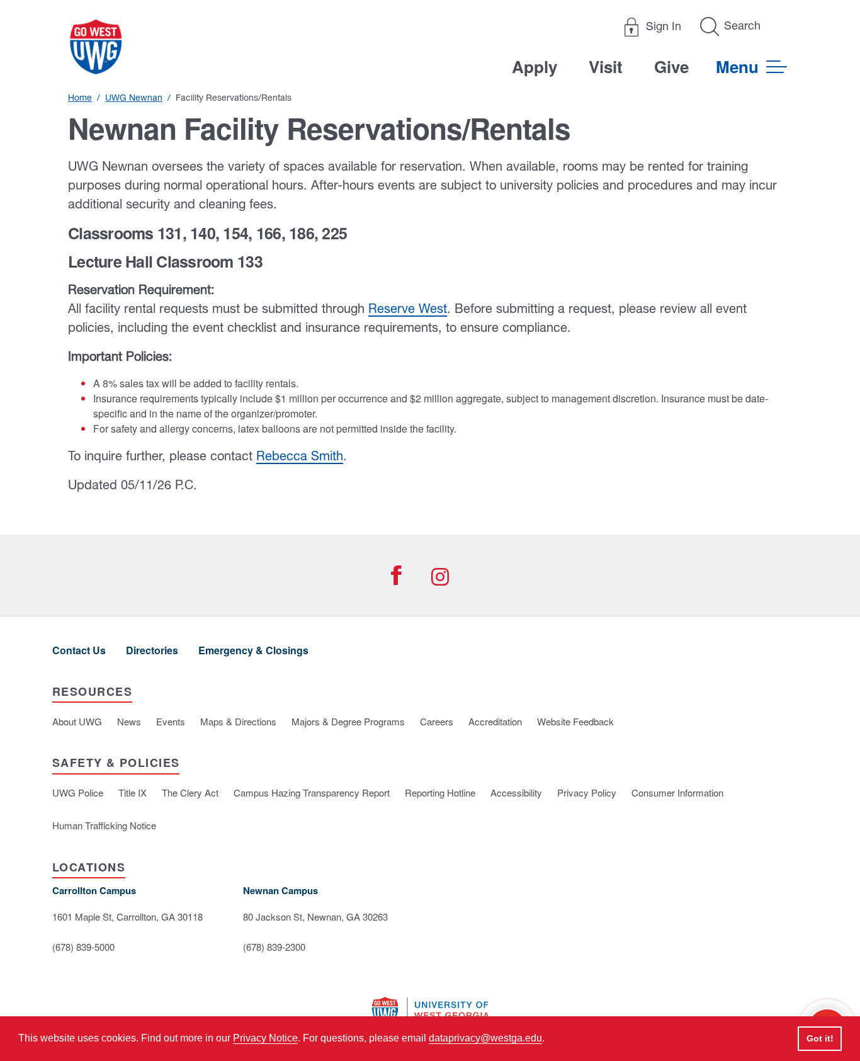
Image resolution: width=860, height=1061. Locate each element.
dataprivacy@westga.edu (485, 1038)
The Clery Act (190, 792)
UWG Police (77, 792)
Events (170, 721)
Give (671, 66)
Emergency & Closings (253, 650)
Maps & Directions (238, 721)
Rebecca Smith (299, 455)
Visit (606, 66)
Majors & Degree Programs (348, 721)
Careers (436, 721)
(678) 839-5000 (83, 946)
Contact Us (79, 650)
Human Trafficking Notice (104, 825)
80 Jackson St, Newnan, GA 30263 (315, 916)
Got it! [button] (820, 1038)
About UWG (77, 721)
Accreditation (495, 721)
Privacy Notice (265, 1038)
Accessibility (516, 792)
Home (80, 98)
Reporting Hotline (440, 792)
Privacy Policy (586, 792)
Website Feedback (575, 721)
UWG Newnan (133, 98)
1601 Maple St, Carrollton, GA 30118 (127, 916)
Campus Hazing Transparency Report (312, 792)
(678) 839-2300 (274, 946)
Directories (152, 650)
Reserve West (407, 308)
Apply (534, 66)
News (129, 721)
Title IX (132, 792)
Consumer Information (677, 792)
